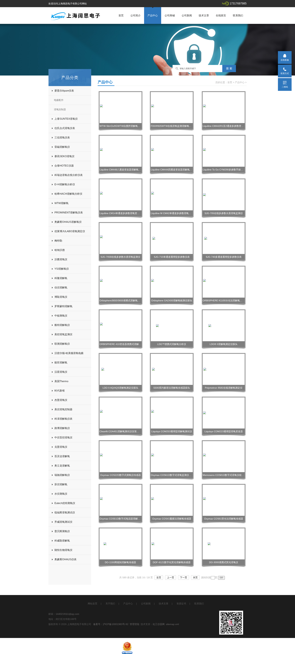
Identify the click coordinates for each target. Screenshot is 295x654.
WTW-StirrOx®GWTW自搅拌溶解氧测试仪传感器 (126, 126)
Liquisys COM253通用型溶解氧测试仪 (171, 431)
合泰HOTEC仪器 (64, 165)
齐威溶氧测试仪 (63, 521)
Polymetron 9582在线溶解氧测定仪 (223, 387)
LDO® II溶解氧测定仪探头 (223, 344)
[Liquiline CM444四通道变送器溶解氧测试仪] (171, 151)
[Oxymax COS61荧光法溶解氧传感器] (223, 500)
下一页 (183, 577)
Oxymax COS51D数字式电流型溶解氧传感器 (123, 518)
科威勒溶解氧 (62, 540)
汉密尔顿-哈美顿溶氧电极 (68, 353)
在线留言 (221, 15)
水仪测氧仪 (60, 493)
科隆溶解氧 (60, 278)
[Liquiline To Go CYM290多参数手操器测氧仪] (223, 151)
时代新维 (59, 390)
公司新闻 (187, 15)
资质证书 (181, 603)
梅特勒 (58, 240)
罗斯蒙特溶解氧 (63, 306)
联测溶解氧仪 (62, 343)
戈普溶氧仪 (60, 446)
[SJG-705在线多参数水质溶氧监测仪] (223, 194)
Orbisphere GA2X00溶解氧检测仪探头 (171, 300)
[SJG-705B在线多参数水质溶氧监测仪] (120, 238)
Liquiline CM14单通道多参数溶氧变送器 (121, 213)
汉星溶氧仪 (60, 371)
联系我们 (238, 15)
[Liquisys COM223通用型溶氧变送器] (223, 412)
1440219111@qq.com (67, 614)
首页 (121, 15)
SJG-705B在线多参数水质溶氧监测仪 (120, 256)
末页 (195, 577)
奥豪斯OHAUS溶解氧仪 (68, 221)
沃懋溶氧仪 (60, 259)
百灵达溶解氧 (62, 456)
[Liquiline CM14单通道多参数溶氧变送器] (120, 194)
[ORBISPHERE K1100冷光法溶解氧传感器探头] (223, 282)
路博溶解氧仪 (62, 428)
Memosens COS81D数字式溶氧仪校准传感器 (227, 475)
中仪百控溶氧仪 (63, 437)
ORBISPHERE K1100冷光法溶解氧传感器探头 (227, 300)
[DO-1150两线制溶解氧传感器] (121, 543)
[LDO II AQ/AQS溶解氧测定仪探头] (120, 369)
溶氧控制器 (60, 109)
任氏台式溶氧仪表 (64, 128)
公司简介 (135, 15)
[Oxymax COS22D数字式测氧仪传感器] (120, 456)
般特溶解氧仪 (62, 325)
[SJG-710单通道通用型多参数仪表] (171, 238)
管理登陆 (134, 624)
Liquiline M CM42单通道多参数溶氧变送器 (173, 213)
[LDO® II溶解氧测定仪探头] (223, 325)
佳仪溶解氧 (60, 287)
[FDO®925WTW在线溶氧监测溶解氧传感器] (171, 107)
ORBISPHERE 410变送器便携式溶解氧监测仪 (124, 344)
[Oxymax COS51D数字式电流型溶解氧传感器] (120, 500)
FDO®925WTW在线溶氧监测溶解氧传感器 (173, 126)
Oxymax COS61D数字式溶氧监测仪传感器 (173, 475)
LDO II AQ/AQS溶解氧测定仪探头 (120, 387)
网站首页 (92, 603)
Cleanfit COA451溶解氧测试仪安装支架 (121, 431)
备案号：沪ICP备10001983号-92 (110, 624)
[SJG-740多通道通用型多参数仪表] (223, 238)
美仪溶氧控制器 (63, 409)
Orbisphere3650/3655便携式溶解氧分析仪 (122, 300)
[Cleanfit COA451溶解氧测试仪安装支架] (120, 412)
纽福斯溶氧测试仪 (64, 512)
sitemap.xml (172, 624)
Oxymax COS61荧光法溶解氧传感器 (223, 518)
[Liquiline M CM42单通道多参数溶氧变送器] (171, 194)
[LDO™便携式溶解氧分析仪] (172, 325)
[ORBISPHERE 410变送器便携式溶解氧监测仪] (120, 325)
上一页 (170, 577)
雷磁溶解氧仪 (62, 146)
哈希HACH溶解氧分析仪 (68, 193)
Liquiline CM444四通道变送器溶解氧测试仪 (174, 169)
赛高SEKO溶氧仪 (64, 156)
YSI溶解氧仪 (61, 268)
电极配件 (59, 100)
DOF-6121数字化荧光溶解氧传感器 (172, 562)
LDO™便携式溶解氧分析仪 (171, 344)
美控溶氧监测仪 (63, 334)
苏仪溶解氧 (60, 484)
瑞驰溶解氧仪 (62, 474)
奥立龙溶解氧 (62, 465)
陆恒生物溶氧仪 (63, 549)
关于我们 (110, 603)
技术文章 (204, 15)
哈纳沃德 (59, 250)
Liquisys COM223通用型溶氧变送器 (224, 431)
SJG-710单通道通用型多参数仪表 (172, 256)
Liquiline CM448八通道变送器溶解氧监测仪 (123, 169)
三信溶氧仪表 (62, 137)
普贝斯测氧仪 (62, 531)
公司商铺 (170, 15)
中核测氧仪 (60, 315)
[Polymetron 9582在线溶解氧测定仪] (223, 369)
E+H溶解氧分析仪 (64, 184)
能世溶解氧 (60, 362)
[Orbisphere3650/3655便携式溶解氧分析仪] (120, 282)
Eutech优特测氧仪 (64, 503)
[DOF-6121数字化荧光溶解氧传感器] (172, 543)
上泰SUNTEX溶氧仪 (66, 118)
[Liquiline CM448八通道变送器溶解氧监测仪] (120, 151)
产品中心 (153, 15)
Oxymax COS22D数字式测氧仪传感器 (120, 475)
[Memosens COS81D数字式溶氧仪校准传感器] (223, 456)
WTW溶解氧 (61, 203)
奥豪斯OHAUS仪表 (65, 559)
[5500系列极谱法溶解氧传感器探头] (171, 369)
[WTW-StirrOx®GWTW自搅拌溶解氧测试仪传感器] (120, 107)
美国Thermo (61, 381)
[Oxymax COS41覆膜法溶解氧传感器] (171, 500)
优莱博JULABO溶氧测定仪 (69, 231)
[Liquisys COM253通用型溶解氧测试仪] (171, 412)
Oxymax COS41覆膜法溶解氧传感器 (171, 518)
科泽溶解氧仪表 (63, 418)
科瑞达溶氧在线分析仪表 (68, 175)
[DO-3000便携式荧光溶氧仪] (224, 543)
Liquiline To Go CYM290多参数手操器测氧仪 (226, 169)
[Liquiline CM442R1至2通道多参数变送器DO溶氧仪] (223, 107)
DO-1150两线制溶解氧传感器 (120, 562)
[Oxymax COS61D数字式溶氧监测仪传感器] (171, 456)
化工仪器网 (159, 624)
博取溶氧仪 (60, 296)
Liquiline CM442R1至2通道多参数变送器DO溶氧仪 (230, 126)
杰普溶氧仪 (60, 400)
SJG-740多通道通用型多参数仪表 (224, 256)
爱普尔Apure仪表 (64, 90)
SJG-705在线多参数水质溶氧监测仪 (224, 213)
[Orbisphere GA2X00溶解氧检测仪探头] (171, 282)
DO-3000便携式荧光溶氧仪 (223, 562)
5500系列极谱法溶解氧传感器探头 (171, 387)
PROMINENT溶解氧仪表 (68, 212)
